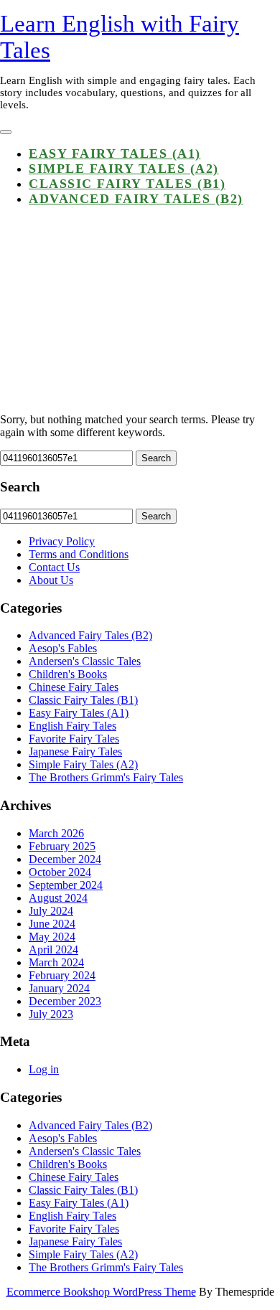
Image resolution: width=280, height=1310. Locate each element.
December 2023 (65, 1001)
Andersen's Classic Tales (85, 661)
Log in (44, 1069)
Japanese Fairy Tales (75, 751)
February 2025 (62, 846)
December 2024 (65, 859)
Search (156, 458)
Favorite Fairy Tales (74, 738)
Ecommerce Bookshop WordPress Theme (101, 1292)
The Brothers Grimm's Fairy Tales (106, 777)
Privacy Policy (62, 541)
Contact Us (54, 567)
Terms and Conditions (79, 554)
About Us (51, 580)
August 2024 (58, 898)
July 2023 (51, 1014)
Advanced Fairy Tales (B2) (136, 199)
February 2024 (62, 975)
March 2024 (56, 962)
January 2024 (59, 988)
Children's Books (68, 674)
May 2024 (52, 936)
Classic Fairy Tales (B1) (127, 183)
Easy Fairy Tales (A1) (115, 153)
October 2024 (60, 872)
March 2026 (56, 833)
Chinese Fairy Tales (73, 687)
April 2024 (53, 949)
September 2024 (66, 885)
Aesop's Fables (63, 648)
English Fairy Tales (72, 726)
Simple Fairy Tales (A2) (124, 168)
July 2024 (51, 911)
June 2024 (52, 924)
